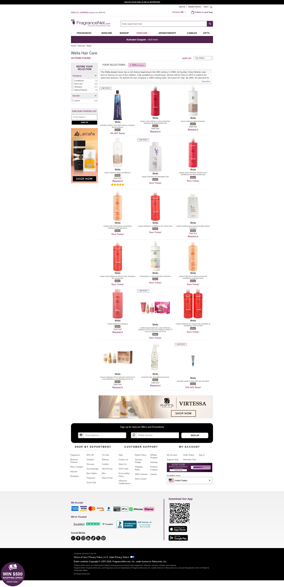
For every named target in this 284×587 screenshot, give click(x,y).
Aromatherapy (93, 469)
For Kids (105, 455)
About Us (123, 464)
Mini (103, 473)
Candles (105, 464)
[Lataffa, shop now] (84, 157)
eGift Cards (123, 469)
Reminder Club (189, 459)
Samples (90, 459)
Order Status (194, 7)
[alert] (179, 12)
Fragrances (84, 33)
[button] (117, 107)
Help (206, 7)
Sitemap (153, 462)
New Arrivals (107, 469)
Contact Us (123, 459)
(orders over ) (88, 13)
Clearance (91, 478)
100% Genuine (141, 474)
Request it (155, 131)
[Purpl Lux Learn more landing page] (189, 468)
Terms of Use (80, 557)
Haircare (142, 33)
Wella (137, 65)
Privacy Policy (96, 557)
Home (73, 46)
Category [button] (77, 75)
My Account (172, 455)
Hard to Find (107, 478)
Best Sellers (92, 473)
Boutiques (74, 476)
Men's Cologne (76, 467)
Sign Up (84, 122)
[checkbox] (84, 81)
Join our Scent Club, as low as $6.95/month (142, 2)
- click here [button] (142, 39)
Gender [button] (76, 95)
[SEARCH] (210, 24)
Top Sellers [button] (200, 58)
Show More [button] (206, 81)
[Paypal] (109, 509)
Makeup (124, 33)
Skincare (106, 33)
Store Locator (140, 479)
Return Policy (140, 455)
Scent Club (91, 482)
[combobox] (167, 24)
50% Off (90, 455)
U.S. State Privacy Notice (116, 557)
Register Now (172, 459)
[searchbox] (164, 24)
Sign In (182, 7)
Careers (153, 474)
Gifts (206, 33)
